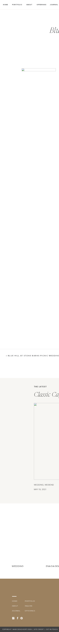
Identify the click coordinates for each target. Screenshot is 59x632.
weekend (49, 484)
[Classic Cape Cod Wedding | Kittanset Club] (18, 541)
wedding (39, 484)
